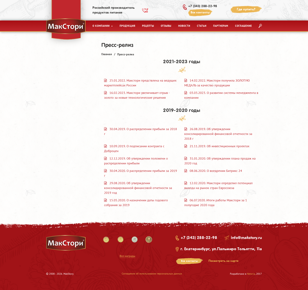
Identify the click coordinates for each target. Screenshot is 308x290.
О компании (102, 25)
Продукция (127, 25)
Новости (184, 25)
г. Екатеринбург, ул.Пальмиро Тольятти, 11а (221, 249)
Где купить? (246, 9)
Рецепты (148, 25)
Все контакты (200, 12)
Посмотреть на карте (224, 261)
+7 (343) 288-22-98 (202, 6)
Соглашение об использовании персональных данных (152, 273)
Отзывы (166, 25)
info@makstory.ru (246, 238)
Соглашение (243, 25)
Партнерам (220, 25)
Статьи (201, 25)
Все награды (127, 256)
